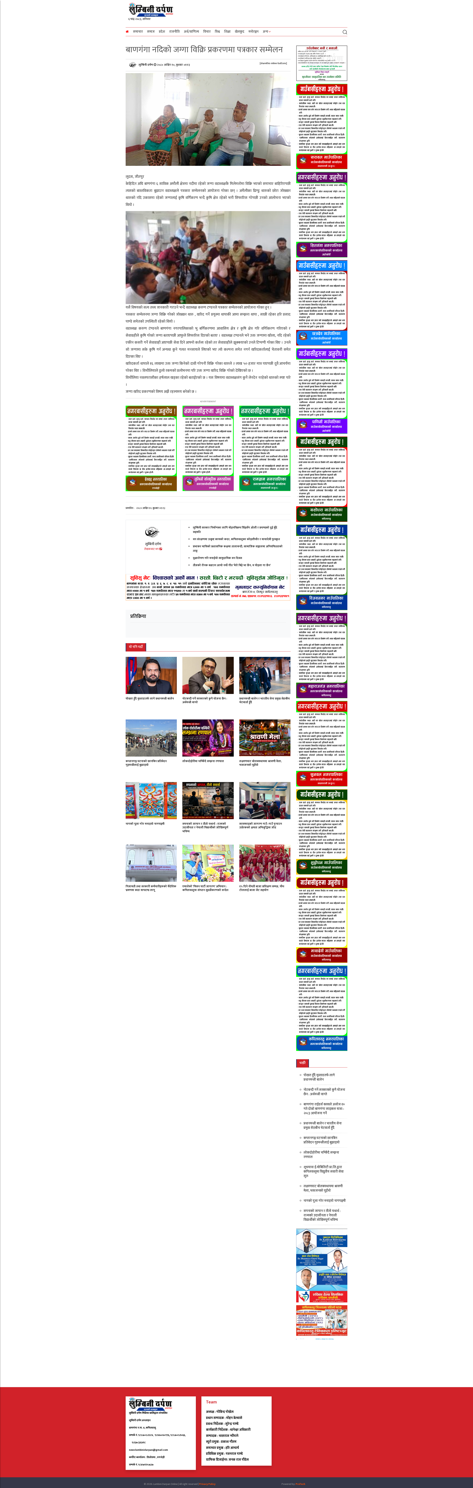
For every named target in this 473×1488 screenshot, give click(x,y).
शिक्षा (227, 32)
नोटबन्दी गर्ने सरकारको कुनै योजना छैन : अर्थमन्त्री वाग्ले (204, 700)
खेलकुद (239, 32)
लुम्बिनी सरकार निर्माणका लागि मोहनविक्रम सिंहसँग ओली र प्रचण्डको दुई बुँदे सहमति (235, 529)
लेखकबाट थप (151, 549)
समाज (151, 32)
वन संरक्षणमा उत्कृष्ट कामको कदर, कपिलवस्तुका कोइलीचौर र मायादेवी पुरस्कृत (236, 539)
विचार (207, 32)
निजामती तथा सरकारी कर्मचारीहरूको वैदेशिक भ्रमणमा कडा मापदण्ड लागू (151, 888)
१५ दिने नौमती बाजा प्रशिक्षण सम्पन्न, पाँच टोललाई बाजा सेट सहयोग (261, 888)
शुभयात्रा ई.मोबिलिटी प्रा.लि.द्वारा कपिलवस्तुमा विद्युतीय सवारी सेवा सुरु (324, 1171)
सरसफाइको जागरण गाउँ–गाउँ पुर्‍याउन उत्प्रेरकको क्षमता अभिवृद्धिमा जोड (260, 825)
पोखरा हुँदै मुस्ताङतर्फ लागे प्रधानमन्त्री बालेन (150, 698)
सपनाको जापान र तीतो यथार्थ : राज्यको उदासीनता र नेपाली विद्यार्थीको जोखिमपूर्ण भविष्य (205, 827)
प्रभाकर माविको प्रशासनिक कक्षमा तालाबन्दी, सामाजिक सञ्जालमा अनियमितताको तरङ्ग (238, 548)
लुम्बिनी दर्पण (146, 64)
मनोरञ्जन (253, 32)
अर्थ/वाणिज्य (191, 32)
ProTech (300, 1484)
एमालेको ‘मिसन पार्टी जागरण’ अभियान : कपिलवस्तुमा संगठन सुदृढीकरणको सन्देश (205, 888)
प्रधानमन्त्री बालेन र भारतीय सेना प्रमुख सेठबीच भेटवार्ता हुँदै (264, 700)
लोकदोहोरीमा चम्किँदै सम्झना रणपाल (203, 761)
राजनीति (174, 32)
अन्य (265, 32)
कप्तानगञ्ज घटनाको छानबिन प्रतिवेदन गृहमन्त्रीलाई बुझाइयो (146, 763)
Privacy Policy (207, 1484)
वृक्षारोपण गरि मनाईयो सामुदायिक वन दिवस (217, 557)
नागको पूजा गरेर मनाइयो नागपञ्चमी (145, 823)
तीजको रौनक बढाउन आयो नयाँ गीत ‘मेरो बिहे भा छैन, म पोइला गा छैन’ (232, 565)
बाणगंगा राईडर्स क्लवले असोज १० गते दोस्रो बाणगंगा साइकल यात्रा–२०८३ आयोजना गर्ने (324, 1109)
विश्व (217, 32)
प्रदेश (162, 32)
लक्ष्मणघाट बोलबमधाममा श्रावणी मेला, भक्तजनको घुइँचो (260, 763)
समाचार (138, 32)
